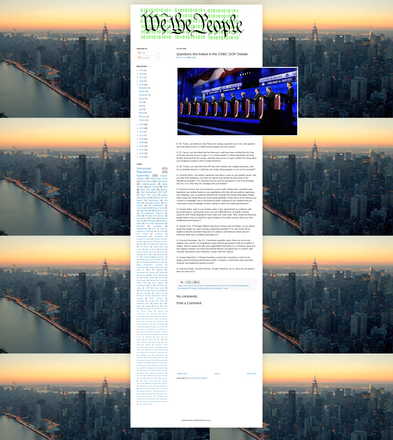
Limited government (156, 267)
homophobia (142, 229)
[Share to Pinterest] (198, 282)
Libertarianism (149, 184)
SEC (163, 368)
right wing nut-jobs (146, 401)
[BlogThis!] (189, 282)
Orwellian (140, 357)
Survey (162, 373)
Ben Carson (192, 286)
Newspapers (159, 355)
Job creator (149, 339)
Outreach (150, 357)
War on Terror (150, 249)
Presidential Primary (204, 288)
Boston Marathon (143, 324)
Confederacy (141, 327)
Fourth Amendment (146, 262)
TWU (158, 285)
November (143, 88)
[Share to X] (192, 282)
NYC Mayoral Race (143, 352)
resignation (163, 399)
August (142, 99)
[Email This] (186, 282)
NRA (141, 244)
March (141, 113)
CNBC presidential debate (207, 286)
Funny (139, 337)
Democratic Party (158, 178)
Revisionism (155, 365)
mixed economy (156, 298)
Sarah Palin (141, 283)
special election (161, 401)
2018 (141, 74)
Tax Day (140, 375)
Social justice (158, 247)
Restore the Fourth (157, 280)
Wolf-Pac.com (142, 290)
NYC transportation (160, 352)
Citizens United (155, 260)
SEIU (138, 370)
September (143, 95)
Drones (164, 329)
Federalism (161, 334)
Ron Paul (155, 368)
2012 (141, 132)
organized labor (143, 303)
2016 (185, 286)
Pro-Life (161, 278)
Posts (142, 53)
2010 (141, 139)
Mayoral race (149, 350)
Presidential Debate (241, 286)
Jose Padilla (156, 342)
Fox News (161, 262)
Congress (159, 234)
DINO (150, 327)
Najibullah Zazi (145, 355)
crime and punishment (159, 290)
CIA (138, 257)
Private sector (148, 278)
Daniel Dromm (160, 327)
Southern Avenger (160, 370)
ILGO (158, 337)
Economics (146, 181)
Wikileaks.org (149, 383)
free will (152, 391)
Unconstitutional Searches (151, 213)
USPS (147, 288)
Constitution (158, 236)
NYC (148, 244)
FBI (166, 260)
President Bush (150, 360)
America (142, 319)
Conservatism (142, 236)
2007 (141, 150)
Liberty (153, 218)
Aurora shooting (146, 321)
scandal (148, 306)
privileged (160, 396)
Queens (162, 360)
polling (156, 303)
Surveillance (141, 285)
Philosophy (151, 221)
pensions (149, 396)
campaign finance (152, 203)
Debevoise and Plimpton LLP (148, 329)
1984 (152, 308)
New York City (148, 195)
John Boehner (142, 342)
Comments (145, 58)
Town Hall (161, 375)
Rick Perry (146, 368)
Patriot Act (161, 357)
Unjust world (159, 288)
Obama (152, 272)
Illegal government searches (149, 265)
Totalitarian (150, 375)
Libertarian (162, 181)
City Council (142, 234)
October (142, 91)
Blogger (207, 420)
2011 (141, 135)
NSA (165, 186)
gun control (153, 186)
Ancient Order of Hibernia (157, 319)
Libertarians (142, 218)
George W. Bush (143, 239)
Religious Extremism (144, 363)
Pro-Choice (144, 247)
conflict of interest (161, 388)
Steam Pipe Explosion (147, 373)
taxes (157, 306)
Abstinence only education (147, 314)
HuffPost (148, 337)
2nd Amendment (149, 192)
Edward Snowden (145, 332)
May (141, 106)
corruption (157, 226)
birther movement (145, 388)
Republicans (217, 288)
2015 (141, 85)
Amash (147, 316)
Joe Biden (161, 339)
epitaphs (143, 391)
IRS (146, 216)
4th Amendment (156, 205)
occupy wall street (156, 301)
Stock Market (157, 283)
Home (217, 374)
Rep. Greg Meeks (160, 363)
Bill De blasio (148, 254)
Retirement (143, 365)
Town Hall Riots (142, 378)
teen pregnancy (144, 404)
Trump (225, 288)
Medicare (161, 350)
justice (147, 394)
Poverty (139, 360)
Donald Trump (223, 286)
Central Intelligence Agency (153, 257)
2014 (141, 125)
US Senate (154, 378)
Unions (139, 249)
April (141, 109)
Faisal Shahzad (161, 332)
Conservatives (143, 208)
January (142, 120)
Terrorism (140, 226)
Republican (144, 172)
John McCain (158, 216)
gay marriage (145, 293)
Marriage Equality (144, 211)
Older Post (251, 374)
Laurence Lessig (154, 347)
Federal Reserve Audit (147, 334)
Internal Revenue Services (156, 242)
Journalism (141, 267)
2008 (141, 146)
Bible (138, 254)
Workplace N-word (146, 386)
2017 (141, 77)
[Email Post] (181, 282)
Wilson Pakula (162, 383)
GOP (231, 286)
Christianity (141, 260)
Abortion (161, 311)
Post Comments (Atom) (197, 378)
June (141, 102)
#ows (145, 308)
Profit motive (141, 280)
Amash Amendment (160, 316)
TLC (150, 285)
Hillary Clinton (158, 208)
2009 (141, 142)
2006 (141, 153)
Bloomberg (161, 254)
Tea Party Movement (155, 223)
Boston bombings (158, 324)
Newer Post (182, 374)
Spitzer (164, 189)
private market (142, 252)
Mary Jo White (143, 270)
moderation (156, 394)
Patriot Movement (160, 244)
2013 (141, 128)
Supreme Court (161, 211)
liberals (162, 249)
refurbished (152, 399)
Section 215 (147, 370)
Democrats (144, 168)
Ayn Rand (161, 231)
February (143, 117)
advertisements (162, 386)
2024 (141, 70)
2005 (141, 157)
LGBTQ (147, 344)
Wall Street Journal (147, 381)
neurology (140, 301)
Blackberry (160, 321)
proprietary (140, 399)
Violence (164, 378)
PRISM (161, 272)
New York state (148, 189)
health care (159, 293)
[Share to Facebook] (195, 282)
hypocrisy (143, 175)
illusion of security (144, 296)
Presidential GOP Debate (187, 288)
